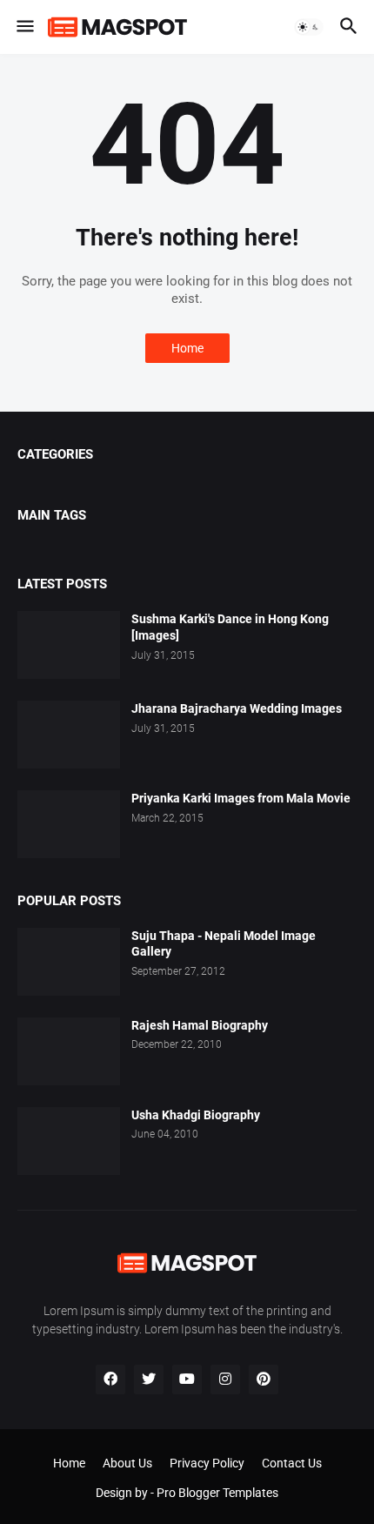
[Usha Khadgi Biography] (68, 1141)
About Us (127, 1463)
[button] (24, 27)
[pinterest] (263, 1379)
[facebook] (110, 1379)
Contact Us (292, 1463)
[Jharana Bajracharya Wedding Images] (68, 735)
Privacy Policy (207, 1463)
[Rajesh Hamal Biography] (68, 1051)
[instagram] (225, 1379)
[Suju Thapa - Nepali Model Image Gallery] (68, 962)
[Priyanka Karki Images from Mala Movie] (68, 824)
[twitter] (149, 1379)
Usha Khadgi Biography (195, 1115)
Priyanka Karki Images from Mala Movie (241, 798)
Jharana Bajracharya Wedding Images (236, 708)
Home (187, 348)
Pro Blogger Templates (217, 1493)
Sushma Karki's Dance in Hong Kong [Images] (230, 627)
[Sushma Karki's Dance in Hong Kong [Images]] (68, 645)
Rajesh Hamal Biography (199, 1025)
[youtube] (187, 1379)
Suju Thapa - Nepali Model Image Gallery (223, 944)
